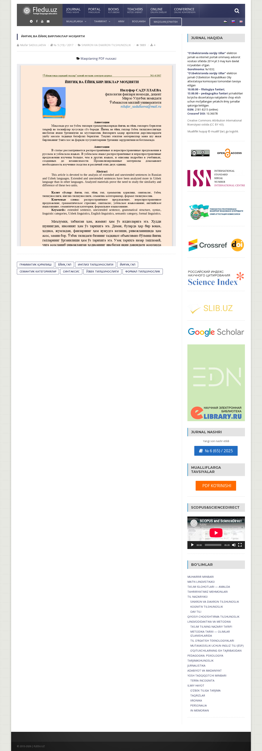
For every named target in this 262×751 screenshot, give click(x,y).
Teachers (135, 10)
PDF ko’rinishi (215, 485)
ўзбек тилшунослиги (102, 271)
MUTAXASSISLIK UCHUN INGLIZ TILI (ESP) (217, 645)
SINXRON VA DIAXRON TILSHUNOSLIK (214, 601)
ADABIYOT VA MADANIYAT (204, 670)
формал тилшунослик (142, 271)
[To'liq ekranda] (240, 545)
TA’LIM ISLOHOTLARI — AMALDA (208, 586)
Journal (73, 10)
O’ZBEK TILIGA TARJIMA (205, 690)
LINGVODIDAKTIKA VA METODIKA (209, 621)
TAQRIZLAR (197, 695)
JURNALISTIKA (196, 665)
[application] (216, 533)
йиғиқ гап (127, 264)
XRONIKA (196, 700)
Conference (184, 10)
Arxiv (121, 21)
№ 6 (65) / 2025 (218, 450)
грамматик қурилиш (36, 264)
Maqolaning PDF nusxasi (98, 58)
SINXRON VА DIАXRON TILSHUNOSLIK (106, 45)
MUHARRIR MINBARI (200, 577)
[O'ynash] (192, 545)
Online (158, 10)
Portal (94, 10)
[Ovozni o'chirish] (234, 545)
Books (113, 10)
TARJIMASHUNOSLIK (200, 660)
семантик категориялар (38, 271)
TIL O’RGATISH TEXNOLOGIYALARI (212, 640)
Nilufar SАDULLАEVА (33, 45)
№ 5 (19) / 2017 (63, 45)
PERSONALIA (198, 705)
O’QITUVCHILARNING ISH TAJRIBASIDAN (215, 650)
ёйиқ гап (64, 264)
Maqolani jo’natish (166, 21)
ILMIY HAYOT (195, 685)
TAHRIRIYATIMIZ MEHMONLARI (207, 591)
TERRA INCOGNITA (202, 680)
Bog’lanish (139, 21)
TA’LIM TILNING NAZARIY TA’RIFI (211, 626)
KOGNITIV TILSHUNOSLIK (206, 606)
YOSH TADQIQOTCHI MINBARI (206, 675)
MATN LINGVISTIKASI (201, 581)
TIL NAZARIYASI (197, 596)
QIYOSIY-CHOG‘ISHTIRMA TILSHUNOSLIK (213, 616)
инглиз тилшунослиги (95, 264)
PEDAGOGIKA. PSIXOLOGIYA (205, 655)
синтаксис (71, 271)
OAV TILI (195, 611)
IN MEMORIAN (199, 710)
